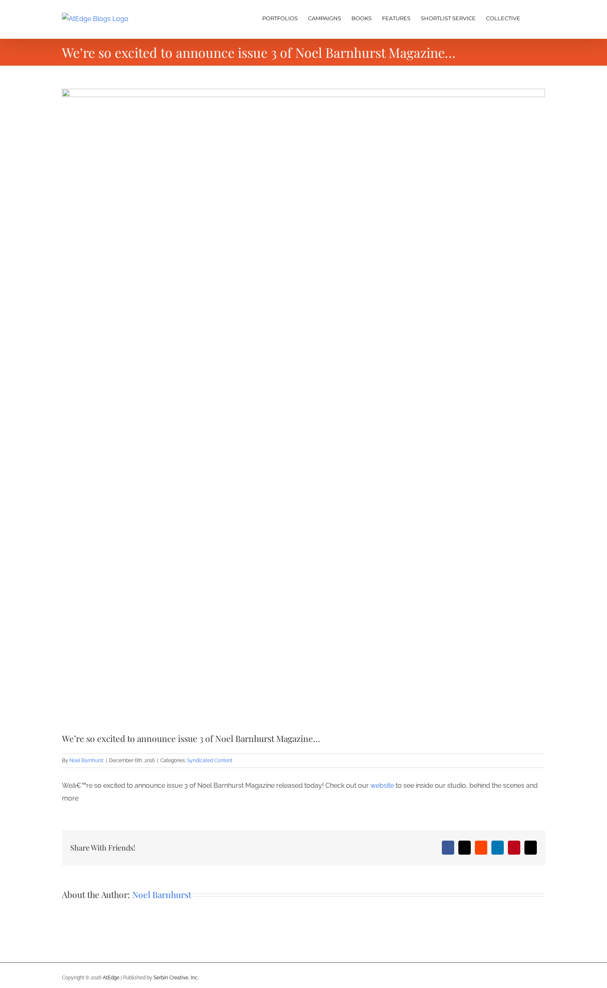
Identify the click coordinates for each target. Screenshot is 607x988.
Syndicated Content (209, 760)
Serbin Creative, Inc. (176, 978)
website (382, 785)
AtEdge (111, 978)
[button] (533, 17)
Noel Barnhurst (86, 760)
